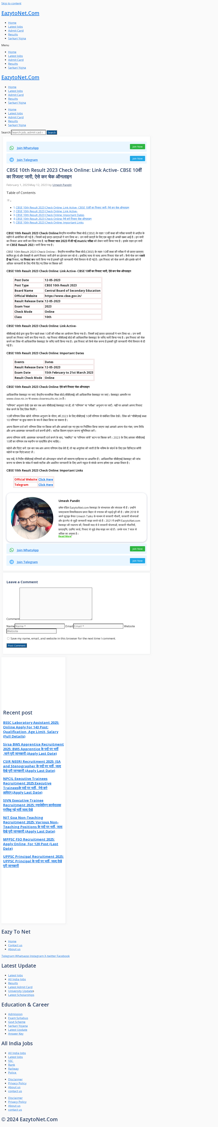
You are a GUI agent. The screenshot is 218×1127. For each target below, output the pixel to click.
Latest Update (17, 1030)
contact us (15, 1091)
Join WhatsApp (28, 148)
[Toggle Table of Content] (9, 201)
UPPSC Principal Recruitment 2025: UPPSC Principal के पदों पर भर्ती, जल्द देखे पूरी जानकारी (33, 861)
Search (5, 132)
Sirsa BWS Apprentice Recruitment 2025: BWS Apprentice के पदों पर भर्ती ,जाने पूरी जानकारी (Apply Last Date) (33, 749)
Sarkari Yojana (18, 1026)
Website (129, 626)
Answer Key (16, 1034)
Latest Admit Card (20, 987)
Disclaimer (15, 1079)
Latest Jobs (15, 27)
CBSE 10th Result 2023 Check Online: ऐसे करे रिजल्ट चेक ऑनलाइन (53, 219)
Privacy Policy (17, 1083)
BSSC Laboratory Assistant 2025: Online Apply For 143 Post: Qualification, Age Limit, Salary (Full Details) (31, 729)
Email (69, 626)
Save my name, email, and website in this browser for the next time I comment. (63, 638)
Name (10, 626)
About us (14, 1087)
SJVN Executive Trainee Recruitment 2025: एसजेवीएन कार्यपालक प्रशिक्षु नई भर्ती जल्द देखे (32, 805)
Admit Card (16, 30)
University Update (20, 991)
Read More (65, 536)
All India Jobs (17, 979)
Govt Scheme (16, 1022)
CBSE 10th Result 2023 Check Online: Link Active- (47, 211)
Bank (11, 1065)
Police (12, 1072)
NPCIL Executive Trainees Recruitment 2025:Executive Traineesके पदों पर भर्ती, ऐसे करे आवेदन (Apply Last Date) (27, 785)
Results (13, 34)
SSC (11, 1061)
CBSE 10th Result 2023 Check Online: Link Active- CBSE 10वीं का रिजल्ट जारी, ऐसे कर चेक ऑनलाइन (72, 207)
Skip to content (11, 3)
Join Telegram (27, 160)
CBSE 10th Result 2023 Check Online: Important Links (50, 222)
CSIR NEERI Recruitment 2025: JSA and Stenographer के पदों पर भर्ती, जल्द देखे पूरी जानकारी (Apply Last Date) (32, 766)
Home (12, 23)
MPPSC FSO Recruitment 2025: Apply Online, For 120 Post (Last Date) (30, 844)
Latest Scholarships (21, 995)
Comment (13, 619)
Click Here (45, 479)
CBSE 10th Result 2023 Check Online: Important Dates (50, 215)
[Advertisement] (33, 681)
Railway (13, 1069)
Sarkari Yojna (17, 38)
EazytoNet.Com (20, 13)
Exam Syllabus (18, 1018)
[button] (109, 45)
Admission (15, 1014)
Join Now (138, 146)
